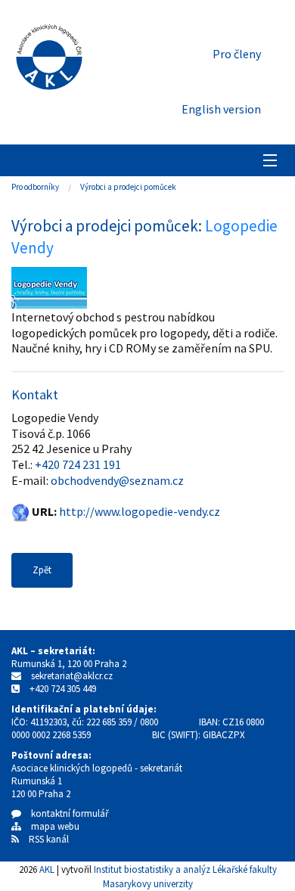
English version (221, 108)
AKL (46, 869)
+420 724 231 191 (78, 464)
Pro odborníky (35, 187)
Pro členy (237, 53)
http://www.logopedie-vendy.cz (139, 511)
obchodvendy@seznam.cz (117, 480)
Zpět (42, 569)
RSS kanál (49, 839)
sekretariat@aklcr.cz (72, 675)
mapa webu (50, 826)
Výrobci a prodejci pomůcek (128, 187)
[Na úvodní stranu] (49, 54)
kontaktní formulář (65, 813)
